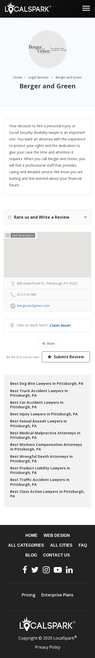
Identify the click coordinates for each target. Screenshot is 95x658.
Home (17, 77)
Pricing (28, 595)
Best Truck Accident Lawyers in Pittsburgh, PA (39, 393)
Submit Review (68, 357)
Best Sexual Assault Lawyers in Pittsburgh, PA (38, 423)
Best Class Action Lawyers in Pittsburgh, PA (47, 493)
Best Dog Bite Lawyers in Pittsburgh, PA (46, 383)
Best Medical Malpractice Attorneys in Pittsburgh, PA (45, 435)
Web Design (57, 535)
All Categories (26, 545)
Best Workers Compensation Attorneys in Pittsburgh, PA (46, 446)
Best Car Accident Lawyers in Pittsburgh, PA (36, 404)
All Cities (61, 545)
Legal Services (38, 77)
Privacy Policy (47, 647)
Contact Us (56, 555)
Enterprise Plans (57, 595)
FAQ (83, 545)
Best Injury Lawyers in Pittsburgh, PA (44, 414)
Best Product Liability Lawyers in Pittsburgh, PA (40, 470)
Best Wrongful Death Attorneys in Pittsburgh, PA (41, 458)
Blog (31, 555)
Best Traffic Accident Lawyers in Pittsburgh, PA (39, 482)
